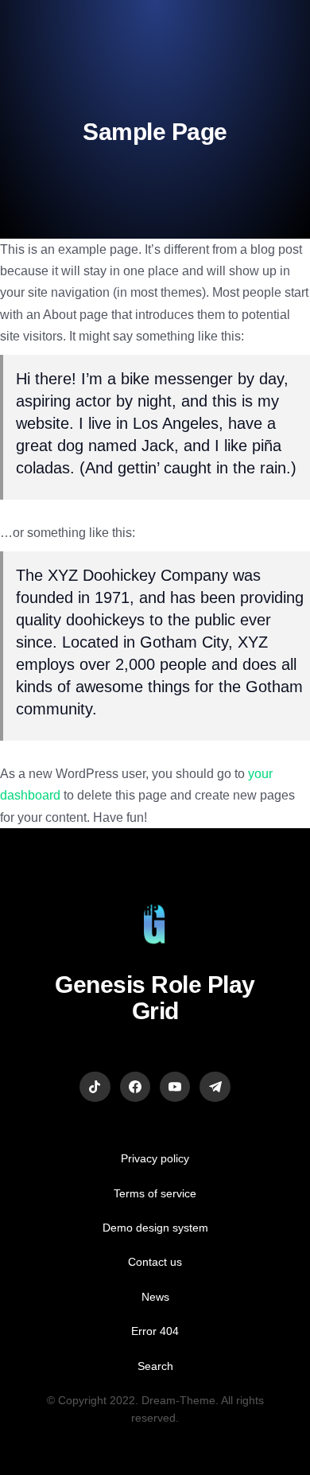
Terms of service (155, 1193)
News (155, 1296)
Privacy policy (155, 1158)
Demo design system (155, 1227)
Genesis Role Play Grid (155, 997)
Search (155, 1366)
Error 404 (155, 1331)
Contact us (155, 1261)
